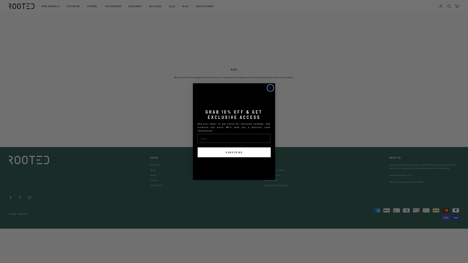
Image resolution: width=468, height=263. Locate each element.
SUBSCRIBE (234, 152)
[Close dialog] (270, 88)
